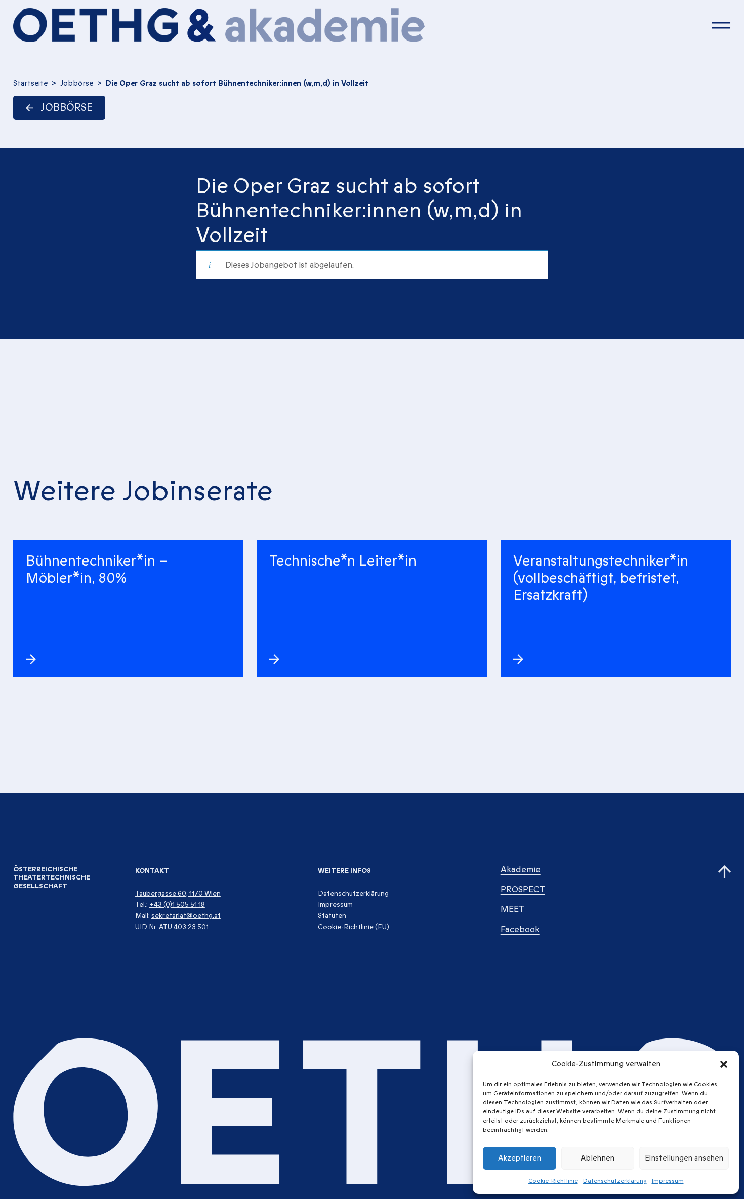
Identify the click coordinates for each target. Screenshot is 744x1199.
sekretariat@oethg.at (186, 916)
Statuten (332, 916)
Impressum (668, 1181)
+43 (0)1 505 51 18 (177, 904)
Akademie (521, 869)
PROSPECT (523, 889)
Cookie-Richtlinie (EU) (353, 927)
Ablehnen (597, 1158)
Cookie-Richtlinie (553, 1181)
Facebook (520, 929)
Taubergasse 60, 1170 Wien (178, 893)
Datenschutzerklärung (615, 1181)
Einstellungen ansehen (684, 1158)
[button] (724, 1064)
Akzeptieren (519, 1158)
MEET (512, 909)
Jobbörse (76, 83)
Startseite (30, 83)
